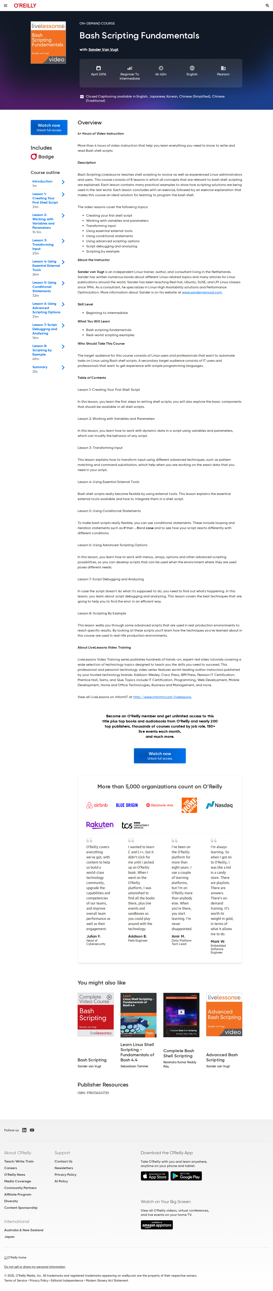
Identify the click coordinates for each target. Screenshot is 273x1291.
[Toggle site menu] (5, 5)
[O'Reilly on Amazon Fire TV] (157, 1228)
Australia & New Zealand (23, 1230)
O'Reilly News (14, 1174)
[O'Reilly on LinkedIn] (24, 1130)
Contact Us (63, 1161)
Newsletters (64, 1168)
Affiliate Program (17, 1194)
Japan (9, 1236)
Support (62, 1152)
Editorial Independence (67, 1280)
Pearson (223, 74)
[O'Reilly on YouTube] (32, 1130)
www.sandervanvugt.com (202, 292)
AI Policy (61, 1181)
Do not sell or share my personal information (34, 1267)
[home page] (25, 5)
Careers (10, 1168)
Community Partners (20, 1188)
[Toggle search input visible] (267, 5)
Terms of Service (15, 1280)
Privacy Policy (65, 1174)
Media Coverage (17, 1181)
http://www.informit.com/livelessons (162, 697)
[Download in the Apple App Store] (155, 1179)
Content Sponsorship (21, 1207)
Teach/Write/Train (19, 1161)
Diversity (11, 1201)
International (16, 1221)
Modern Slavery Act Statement (107, 1280)
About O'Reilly (17, 1152)
